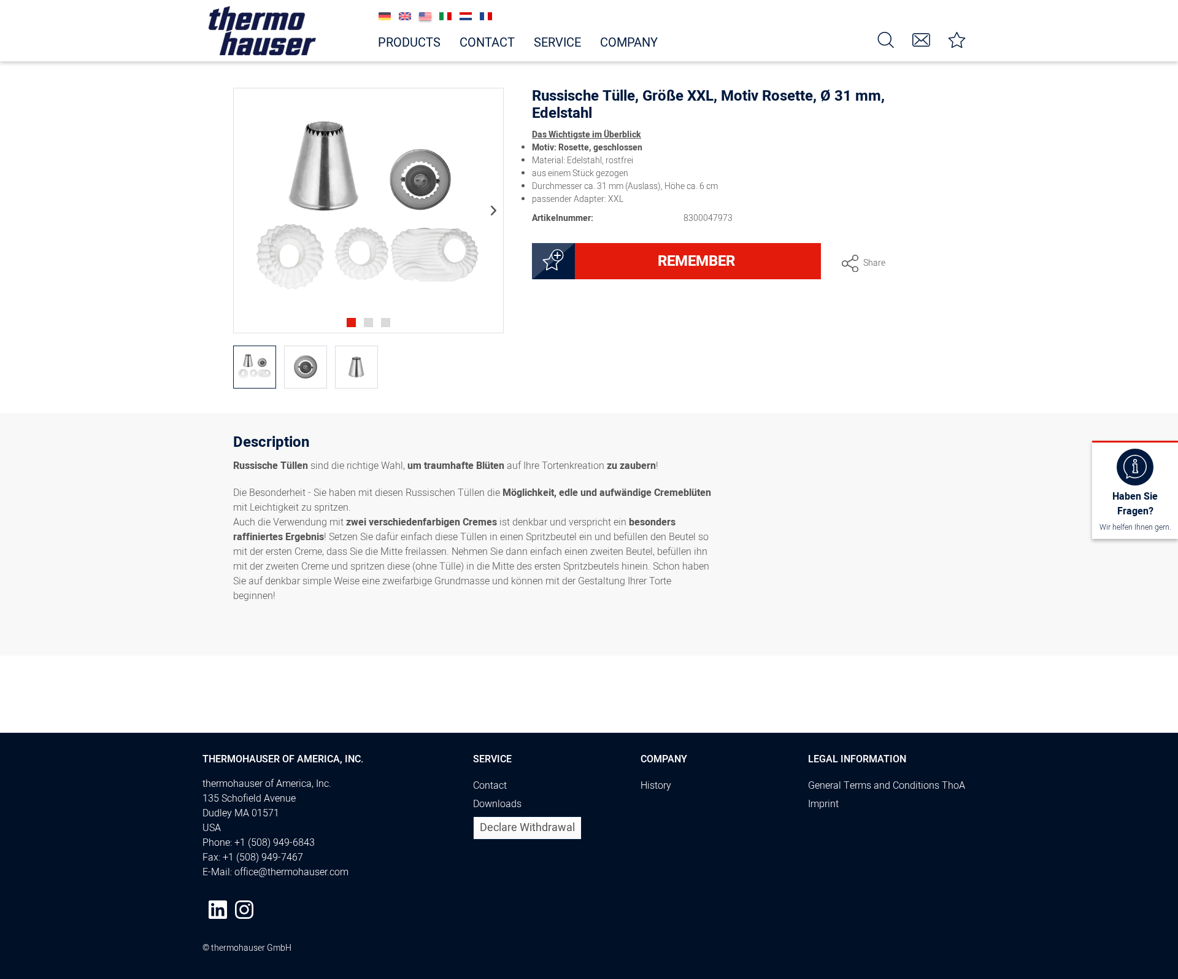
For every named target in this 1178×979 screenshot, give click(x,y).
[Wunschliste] (957, 39)
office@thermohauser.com (291, 872)
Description (271, 444)
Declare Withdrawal (527, 827)
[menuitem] (886, 39)
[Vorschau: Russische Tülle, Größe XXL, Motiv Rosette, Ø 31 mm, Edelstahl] (254, 367)
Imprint (823, 804)
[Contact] (921, 39)
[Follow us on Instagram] (244, 909)
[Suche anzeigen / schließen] (886, 39)
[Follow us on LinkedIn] (218, 909)
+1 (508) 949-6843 (274, 842)
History (656, 785)
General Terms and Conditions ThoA (886, 785)
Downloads (497, 804)
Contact (490, 785)
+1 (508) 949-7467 (263, 857)
